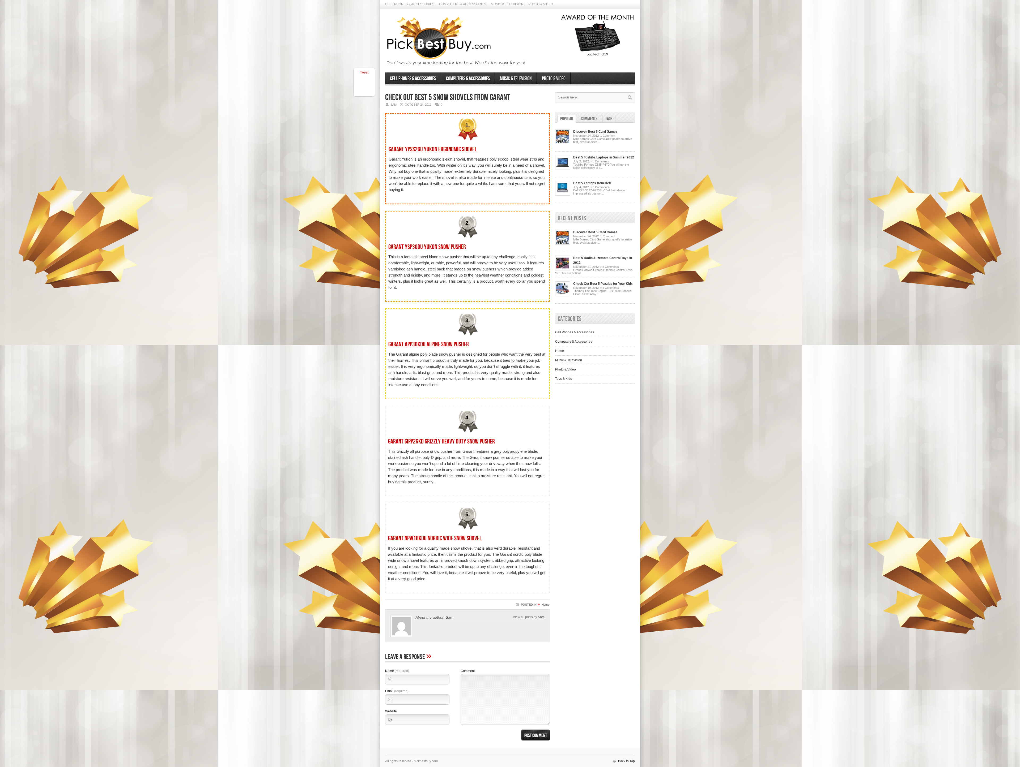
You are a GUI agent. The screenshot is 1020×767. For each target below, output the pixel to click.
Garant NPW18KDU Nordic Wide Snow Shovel (435, 538)
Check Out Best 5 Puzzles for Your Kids (603, 284)
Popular (566, 119)
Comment (468, 671)
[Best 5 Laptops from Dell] (562, 194)
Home (545, 604)
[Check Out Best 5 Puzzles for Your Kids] (562, 295)
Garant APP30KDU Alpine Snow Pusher (428, 344)
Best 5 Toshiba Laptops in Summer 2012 (603, 157)
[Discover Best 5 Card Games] (562, 143)
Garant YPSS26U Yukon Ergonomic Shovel (433, 149)
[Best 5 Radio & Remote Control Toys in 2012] (562, 269)
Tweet (364, 72)
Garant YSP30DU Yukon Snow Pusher (427, 247)
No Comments (599, 161)
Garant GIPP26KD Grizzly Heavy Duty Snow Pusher (441, 441)
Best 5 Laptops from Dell (592, 183)
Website (391, 711)
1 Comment (607, 135)
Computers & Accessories (462, 4)
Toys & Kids (563, 379)
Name (397, 671)
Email (397, 691)
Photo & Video (540, 4)
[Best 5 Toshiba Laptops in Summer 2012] (562, 169)
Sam (449, 617)
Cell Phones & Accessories (409, 4)
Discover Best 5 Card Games (595, 131)
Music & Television (507, 4)
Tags (609, 119)
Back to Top (626, 761)
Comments (589, 119)
